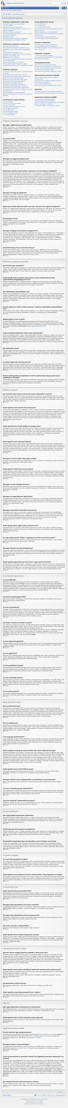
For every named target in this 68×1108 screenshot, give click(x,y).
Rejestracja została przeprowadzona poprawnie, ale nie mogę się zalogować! (17, 29)
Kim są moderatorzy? (40, 25)
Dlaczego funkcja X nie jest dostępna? (44, 100)
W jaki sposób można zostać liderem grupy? (46, 32)
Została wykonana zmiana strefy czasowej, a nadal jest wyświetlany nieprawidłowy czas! (17, 55)
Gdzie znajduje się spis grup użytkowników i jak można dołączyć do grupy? (49, 29)
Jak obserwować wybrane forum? (43, 83)
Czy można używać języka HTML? (12, 103)
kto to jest (12, 1063)
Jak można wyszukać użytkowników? (44, 69)
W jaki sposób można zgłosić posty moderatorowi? (16, 87)
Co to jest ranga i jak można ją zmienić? (13, 62)
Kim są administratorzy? (41, 24)
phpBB (31, 1099)
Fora (7, 8)
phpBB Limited (47, 1034)
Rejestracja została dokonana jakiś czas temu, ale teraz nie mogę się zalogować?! (17, 34)
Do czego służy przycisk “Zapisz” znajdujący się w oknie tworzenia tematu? (17, 90)
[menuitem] (60, 8)
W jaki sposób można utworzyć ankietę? (13, 78)
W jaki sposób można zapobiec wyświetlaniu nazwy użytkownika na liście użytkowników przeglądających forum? (16, 49)
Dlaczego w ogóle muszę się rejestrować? (13, 24)
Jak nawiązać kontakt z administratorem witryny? (47, 105)
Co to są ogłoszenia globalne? (10, 108)
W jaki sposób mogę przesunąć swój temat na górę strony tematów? (18, 94)
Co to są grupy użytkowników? (42, 27)
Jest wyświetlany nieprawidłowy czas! (12, 52)
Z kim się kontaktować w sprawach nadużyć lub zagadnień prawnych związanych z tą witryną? (50, 103)
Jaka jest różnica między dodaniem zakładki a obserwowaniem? (46, 78)
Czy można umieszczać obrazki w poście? (14, 106)
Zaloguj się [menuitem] (63, 8)
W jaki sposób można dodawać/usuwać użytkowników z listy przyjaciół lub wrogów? (49, 57)
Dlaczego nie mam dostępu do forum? (12, 82)
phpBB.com (42, 326)
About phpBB (37, 1037)
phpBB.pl (33, 326)
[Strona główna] (12, 3)
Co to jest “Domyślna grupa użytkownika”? (45, 37)
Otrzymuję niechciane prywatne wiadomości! (46, 46)
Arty (31, 1100)
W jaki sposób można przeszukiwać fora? (45, 64)
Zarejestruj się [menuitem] (66, 8)
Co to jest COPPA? (8, 25)
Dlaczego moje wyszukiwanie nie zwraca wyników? (48, 66)
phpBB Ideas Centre (25, 1048)
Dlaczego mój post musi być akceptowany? (14, 92)
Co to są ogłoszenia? (8, 109)
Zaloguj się (10, 10)
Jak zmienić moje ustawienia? (10, 46)
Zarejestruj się (18, 10)
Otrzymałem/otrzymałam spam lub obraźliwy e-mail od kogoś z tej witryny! (49, 48)
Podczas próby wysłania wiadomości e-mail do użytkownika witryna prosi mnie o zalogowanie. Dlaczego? (18, 64)
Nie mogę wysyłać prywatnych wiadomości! (46, 44)
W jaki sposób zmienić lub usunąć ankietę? (14, 81)
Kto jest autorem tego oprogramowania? (45, 99)
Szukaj (4, 10)
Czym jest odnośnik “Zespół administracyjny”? (46, 38)
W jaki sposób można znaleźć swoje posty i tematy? (48, 71)
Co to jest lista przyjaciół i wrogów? (44, 55)
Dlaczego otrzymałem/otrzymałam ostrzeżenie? (15, 86)
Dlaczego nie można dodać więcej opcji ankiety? (15, 79)
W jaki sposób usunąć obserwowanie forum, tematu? (48, 85)
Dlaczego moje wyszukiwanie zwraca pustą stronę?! (48, 68)
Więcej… (3, 8)
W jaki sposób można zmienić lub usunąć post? (15, 74)
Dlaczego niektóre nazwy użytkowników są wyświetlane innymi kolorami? (49, 34)
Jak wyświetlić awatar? (9, 60)
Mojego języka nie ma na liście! (11, 57)
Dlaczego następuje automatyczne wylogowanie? (15, 38)
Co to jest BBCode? (8, 101)
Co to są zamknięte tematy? (10, 113)
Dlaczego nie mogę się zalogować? (12, 32)
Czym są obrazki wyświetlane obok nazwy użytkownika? (17, 59)
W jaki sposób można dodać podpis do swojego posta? (17, 76)
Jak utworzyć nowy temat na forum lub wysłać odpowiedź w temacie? (17, 72)
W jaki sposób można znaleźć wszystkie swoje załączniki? (50, 93)
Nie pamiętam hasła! (8, 37)
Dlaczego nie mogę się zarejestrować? (13, 27)
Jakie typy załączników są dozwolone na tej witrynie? (48, 91)
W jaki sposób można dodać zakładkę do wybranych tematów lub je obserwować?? (48, 81)
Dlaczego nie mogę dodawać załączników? (14, 84)
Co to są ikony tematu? (9, 114)
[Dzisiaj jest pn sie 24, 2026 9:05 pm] (64, 14)
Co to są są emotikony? (9, 105)
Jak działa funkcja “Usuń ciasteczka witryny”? (14, 40)
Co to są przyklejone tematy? (10, 111)
